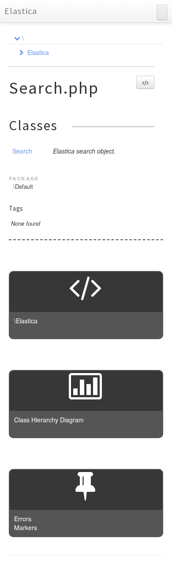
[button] (145, 82)
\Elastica (25, 320)
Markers (25, 527)
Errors (22, 518)
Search (22, 150)
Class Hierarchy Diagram (49, 419)
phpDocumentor (116, 568)
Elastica (20, 10)
